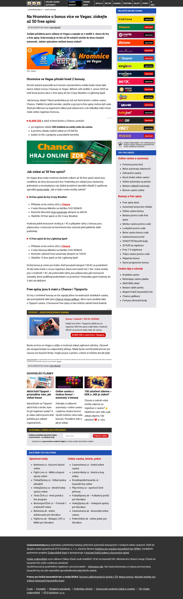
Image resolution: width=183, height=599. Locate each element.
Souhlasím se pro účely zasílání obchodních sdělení (62, 441)
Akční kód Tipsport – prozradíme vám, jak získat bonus (39, 394)
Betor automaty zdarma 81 (136, 168)
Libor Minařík (55, 27)
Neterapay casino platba (135, 279)
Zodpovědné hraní (57, 552)
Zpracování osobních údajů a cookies (115, 588)
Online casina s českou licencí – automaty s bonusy (67, 394)
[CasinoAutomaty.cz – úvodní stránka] (34, 3)
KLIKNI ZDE (35, 120)
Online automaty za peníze (136, 181)
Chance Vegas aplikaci (67, 299)
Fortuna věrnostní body (134, 300)
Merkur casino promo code (136, 224)
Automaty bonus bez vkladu (137, 206)
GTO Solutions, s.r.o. (54, 592)
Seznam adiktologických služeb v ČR (98, 576)
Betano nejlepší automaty (136, 185)
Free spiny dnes (130, 202)
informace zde (95, 566)
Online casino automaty (53, 3)
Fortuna (127, 3)
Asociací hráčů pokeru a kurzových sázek (107, 552)
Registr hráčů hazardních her (137, 291)
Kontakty (41, 588)
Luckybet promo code (133, 228)
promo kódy (43, 189)
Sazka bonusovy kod (133, 236)
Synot (145, 3)
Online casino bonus (133, 211)
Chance (117, 3)
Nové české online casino (135, 177)
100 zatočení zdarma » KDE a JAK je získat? (98, 393)
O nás (152, 3)
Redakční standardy (59, 588)
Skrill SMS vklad (130, 283)
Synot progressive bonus (135, 262)
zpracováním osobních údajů (54, 441)
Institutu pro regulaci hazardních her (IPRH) (118, 548)
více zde (59, 361)
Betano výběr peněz (133, 287)
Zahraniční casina (131, 173)
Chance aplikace (131, 296)
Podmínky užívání (83, 588)
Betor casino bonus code (135, 232)
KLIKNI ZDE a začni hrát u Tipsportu (88, 335)
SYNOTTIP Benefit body (135, 241)
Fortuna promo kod (132, 164)
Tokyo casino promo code (136, 254)
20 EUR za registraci (133, 245)
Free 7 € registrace (132, 249)
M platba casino (130, 274)
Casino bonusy (72, 3)
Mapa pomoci (126, 576)
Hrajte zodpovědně (32, 359)
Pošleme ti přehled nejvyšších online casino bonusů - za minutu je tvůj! (43, 436)
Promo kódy (86, 3)
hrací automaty (59, 212)
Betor (108, 3)
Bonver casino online (133, 190)
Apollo (99, 3)
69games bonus (131, 258)
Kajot (137, 3)
